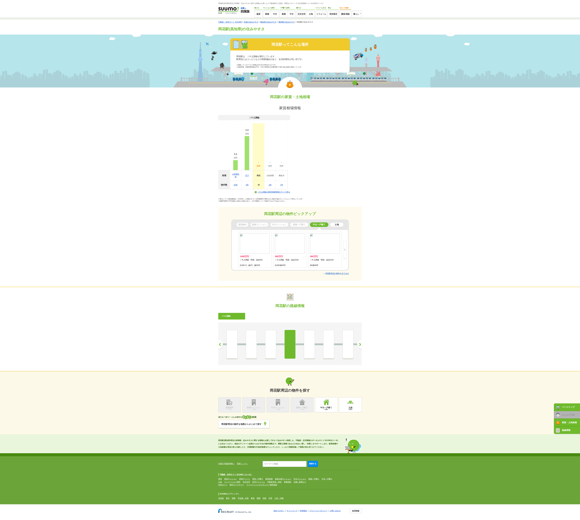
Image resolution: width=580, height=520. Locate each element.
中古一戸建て (327, 479)
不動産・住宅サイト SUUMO (230, 22)
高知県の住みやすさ (268, 22)
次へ (359, 344)
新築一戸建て (313, 479)
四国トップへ (242, 464)
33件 (236, 185)
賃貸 (258, 14)
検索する (312, 464)
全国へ (243, 8)
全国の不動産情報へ (226, 464)
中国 (270, 498)
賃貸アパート (244, 479)
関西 (258, 498)
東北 (228, 498)
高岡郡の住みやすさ (287, 22)
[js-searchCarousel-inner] (345, 250)
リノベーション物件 (232, 482)
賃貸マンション (230, 479)
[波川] (232, 344)
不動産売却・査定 (274, 482)
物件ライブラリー (237, 485)
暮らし (356, 14)
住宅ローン (222, 485)
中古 (275, 14)
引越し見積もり (299, 482)
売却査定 (333, 14)
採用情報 (355, 511)
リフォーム (321, 14)
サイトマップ (292, 511)
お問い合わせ (335, 511)
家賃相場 (269, 479)
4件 (247, 185)
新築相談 (287, 482)
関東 (233, 498)
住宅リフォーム (258, 482)
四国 (264, 498)
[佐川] (348, 344)
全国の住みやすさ (251, 22)
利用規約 (303, 511)
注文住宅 (302, 14)
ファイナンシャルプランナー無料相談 (261, 485)
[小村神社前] (251, 344)
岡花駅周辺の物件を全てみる (337, 273)
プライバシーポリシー (318, 511)
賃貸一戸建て (257, 479)
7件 (281, 185)
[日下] (270, 344)
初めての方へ (279, 511)
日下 (247, 175)
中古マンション (299, 479)
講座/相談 (345, 14)
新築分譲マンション (283, 479)
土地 (311, 14)
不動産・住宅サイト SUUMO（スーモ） (236, 474)
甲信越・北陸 (243, 498)
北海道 (221, 498)
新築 (267, 14)
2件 (270, 185)
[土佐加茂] (309, 344)
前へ (220, 344)
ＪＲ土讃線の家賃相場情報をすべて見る (273, 192)
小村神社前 (235, 175)
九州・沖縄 (279, 498)
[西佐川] (328, 344)
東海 (253, 498)
